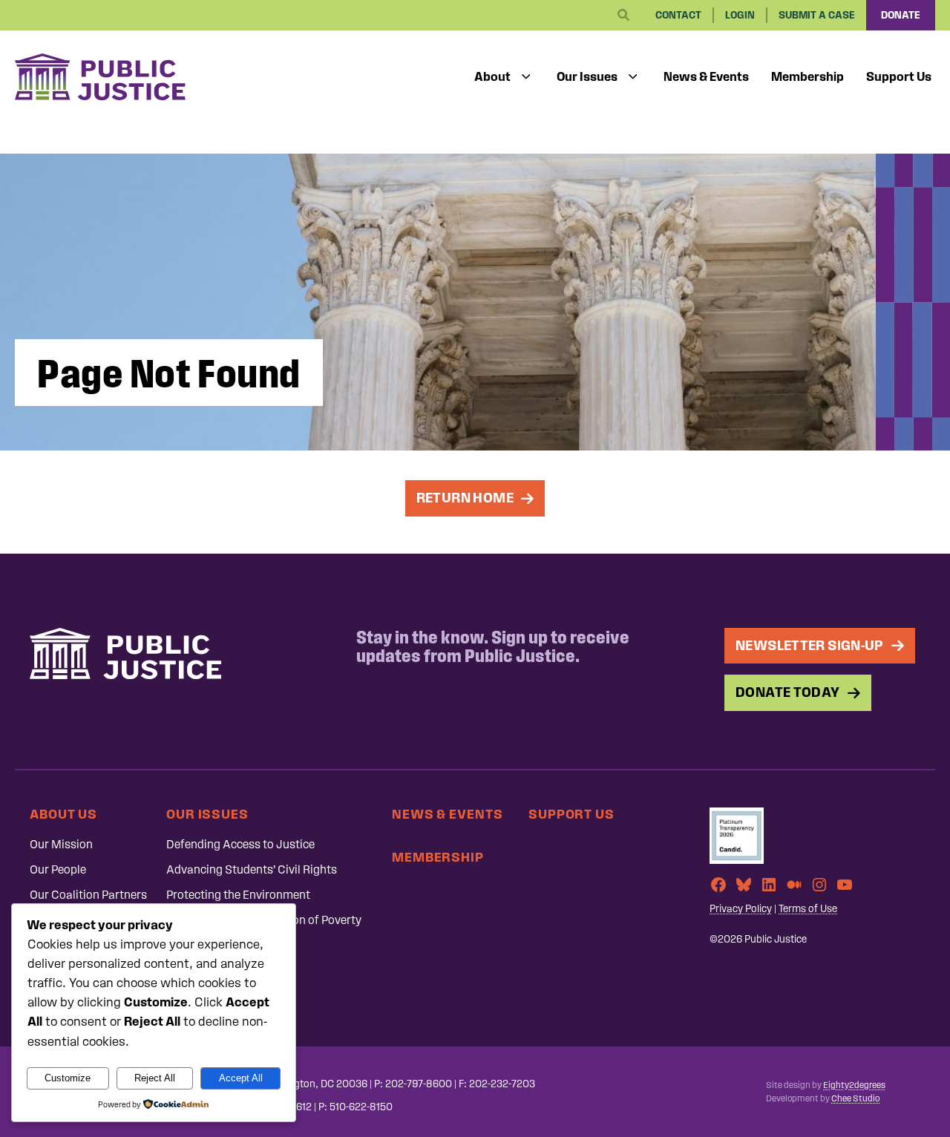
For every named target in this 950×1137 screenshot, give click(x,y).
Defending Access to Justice (240, 844)
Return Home (465, 497)
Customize (68, 1078)
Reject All (154, 1078)
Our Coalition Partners (88, 894)
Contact (678, 15)
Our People (58, 869)
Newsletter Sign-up (810, 645)
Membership (807, 76)
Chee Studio (855, 1098)
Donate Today (788, 692)
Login (740, 15)
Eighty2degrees (854, 1085)
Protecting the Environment (238, 894)
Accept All (241, 1078)
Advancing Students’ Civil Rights (251, 869)
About (492, 76)
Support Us (898, 76)
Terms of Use (808, 908)
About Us (63, 814)
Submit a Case (817, 15)
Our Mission (61, 844)
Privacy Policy (741, 908)
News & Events (706, 76)
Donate (900, 15)
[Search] (623, 15)
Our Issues (587, 76)
